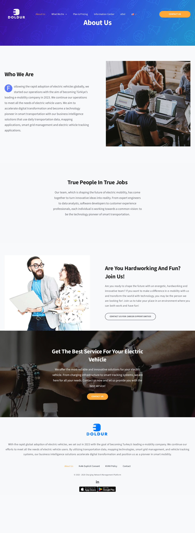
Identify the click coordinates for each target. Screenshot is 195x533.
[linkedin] (97, 481)
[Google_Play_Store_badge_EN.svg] (107, 488)
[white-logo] (17, 3)
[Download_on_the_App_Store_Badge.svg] (88, 488)
